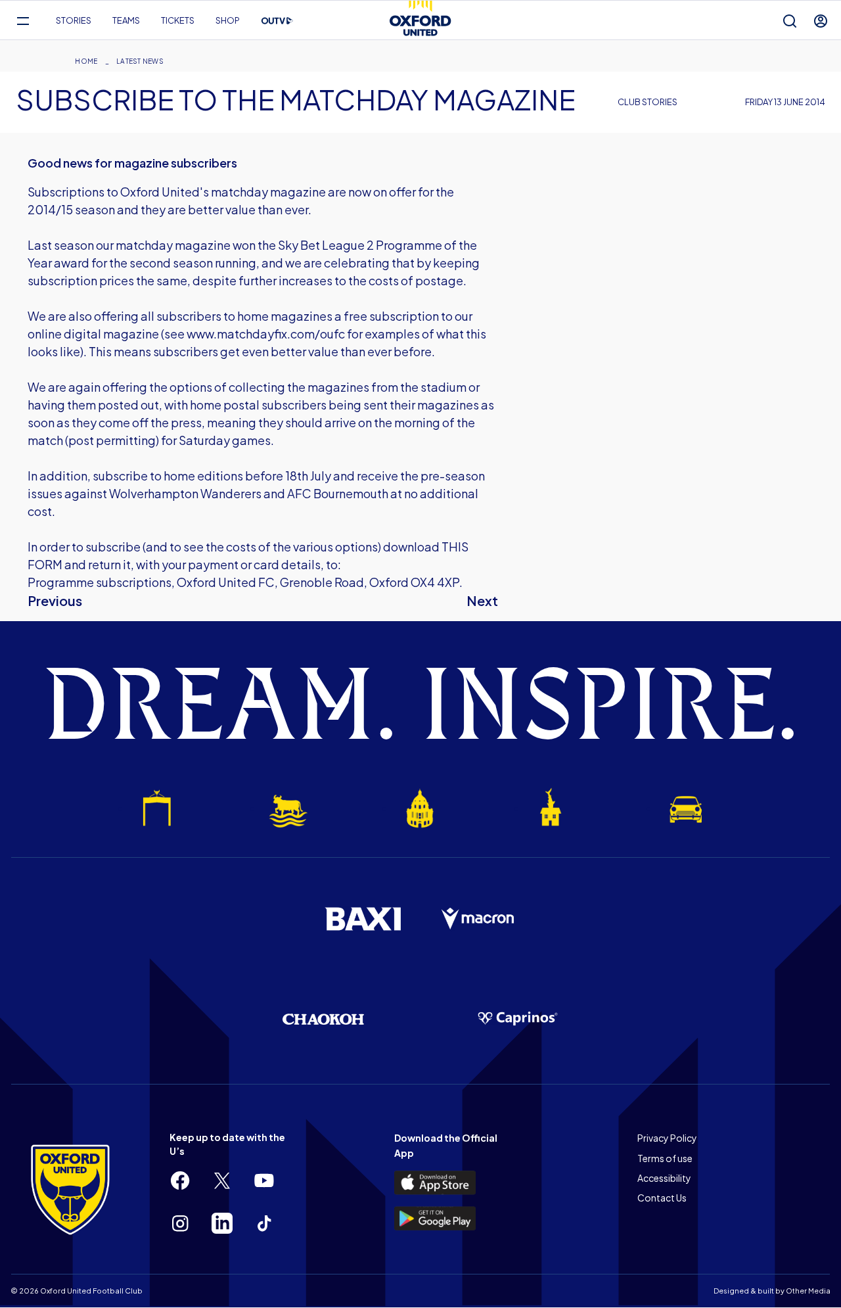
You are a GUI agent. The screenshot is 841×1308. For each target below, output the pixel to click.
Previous (55, 600)
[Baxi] (362, 919)
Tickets (177, 20)
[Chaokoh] (323, 1019)
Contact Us (662, 1197)
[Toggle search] (790, 21)
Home (86, 61)
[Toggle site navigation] (22, 21)
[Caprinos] (517, 1019)
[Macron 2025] (478, 919)
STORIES (73, 20)
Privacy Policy (667, 1138)
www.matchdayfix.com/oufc (266, 333)
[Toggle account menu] (821, 21)
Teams (126, 20)
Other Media (808, 1290)
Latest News (140, 61)
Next (482, 600)
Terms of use (665, 1158)
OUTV (277, 21)
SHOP (228, 20)
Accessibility (664, 1178)
